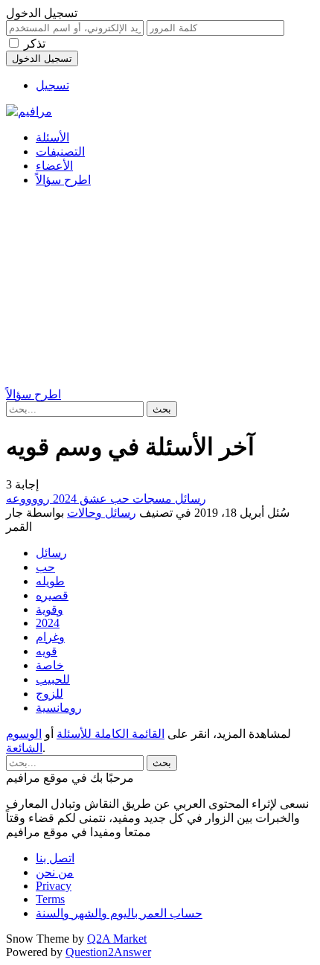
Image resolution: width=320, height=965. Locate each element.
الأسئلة (52, 137)
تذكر (34, 43)
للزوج (49, 693)
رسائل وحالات (101, 512)
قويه (46, 651)
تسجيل (52, 85)
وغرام (50, 637)
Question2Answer (108, 952)
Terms (50, 899)
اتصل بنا (55, 858)
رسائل (51, 553)
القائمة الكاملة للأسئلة (110, 733)
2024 (48, 623)
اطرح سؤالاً (63, 179)
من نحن (55, 872)
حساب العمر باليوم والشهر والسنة (119, 913)
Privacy (53, 885)
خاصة (50, 665)
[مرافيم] (29, 111)
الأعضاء (54, 165)
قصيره (52, 595)
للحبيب (53, 679)
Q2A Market (117, 938)
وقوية (49, 609)
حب (45, 567)
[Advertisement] (160, 289)
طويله (50, 581)
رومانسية (59, 707)
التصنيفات (60, 151)
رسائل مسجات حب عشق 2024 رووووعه (106, 498)
